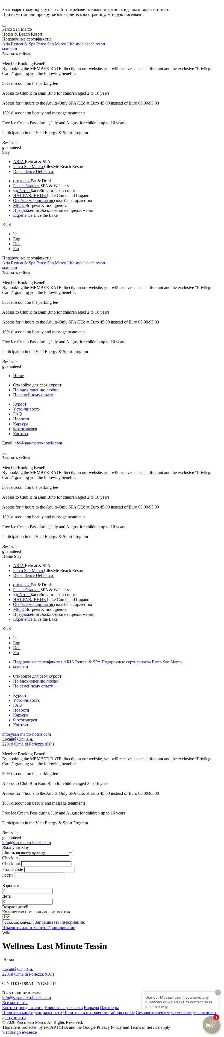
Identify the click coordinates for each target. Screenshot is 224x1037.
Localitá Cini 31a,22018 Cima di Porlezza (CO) (28, 741)
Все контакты (15, 1002)
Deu (16, 243)
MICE (19, 205)
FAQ (17, 414)
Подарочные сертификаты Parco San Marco (142, 662)
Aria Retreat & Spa (18, 44)
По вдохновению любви (36, 390)
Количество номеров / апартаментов (36, 911)
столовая (22, 180)
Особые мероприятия (33, 200)
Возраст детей (15, 907)
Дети (6, 896)
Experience (23, 215)
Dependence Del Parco (33, 171)
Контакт (20, 433)
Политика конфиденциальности (32, 1012)
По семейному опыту (33, 394)
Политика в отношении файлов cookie (99, 1012)
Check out (11, 863)
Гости (7, 875)
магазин (9, 49)
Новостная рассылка (64, 1007)
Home (18, 375)
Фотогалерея (25, 428)
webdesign (19, 1032)
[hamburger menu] (4, 26)
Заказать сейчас (16, 53)
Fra (16, 248)
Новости (21, 419)
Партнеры (109, 1007)
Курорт (19, 404)
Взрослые (11, 885)
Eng (16, 238)
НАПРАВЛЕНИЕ (30, 195)
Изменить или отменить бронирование (38, 927)
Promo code (12, 869)
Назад (8, 959)
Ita (15, 234)
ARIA (19, 161)
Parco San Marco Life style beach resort (70, 44)
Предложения (26, 210)
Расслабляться (26, 185)
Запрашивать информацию (60, 922)
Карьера (20, 423)
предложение (31, 1007)
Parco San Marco (28, 166)
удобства (22, 190)
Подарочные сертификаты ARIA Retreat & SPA (57, 662)
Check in (10, 858)
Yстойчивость (26, 409)
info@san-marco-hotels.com (37, 443)
